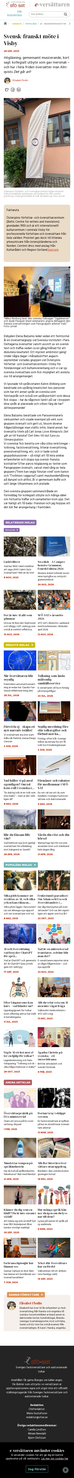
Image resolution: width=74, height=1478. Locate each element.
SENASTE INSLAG (19, 645)
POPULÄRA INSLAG (21, 865)
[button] (69, 23)
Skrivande (11, 530)
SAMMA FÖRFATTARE (26, 1295)
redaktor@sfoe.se (37, 1418)
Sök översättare (14, 11)
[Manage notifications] (65, 1470)
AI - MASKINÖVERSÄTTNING (55, 24)
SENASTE (17, 24)
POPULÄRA (31, 24)
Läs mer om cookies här (54, 1459)
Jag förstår (37, 1469)
